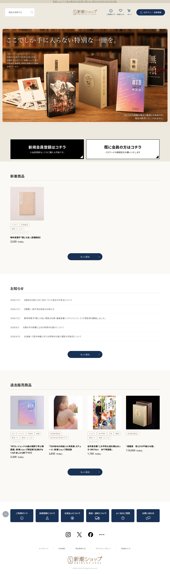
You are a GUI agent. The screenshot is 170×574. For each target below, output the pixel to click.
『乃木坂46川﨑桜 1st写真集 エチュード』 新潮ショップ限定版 (65, 448)
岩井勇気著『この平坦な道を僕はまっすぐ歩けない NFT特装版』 (103, 448)
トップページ (44, 548)
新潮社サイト (126, 548)
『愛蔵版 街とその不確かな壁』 (140, 446)
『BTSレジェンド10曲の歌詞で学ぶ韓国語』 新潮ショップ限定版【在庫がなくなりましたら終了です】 (27, 449)
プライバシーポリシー (103, 548)
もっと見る (85, 256)
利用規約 (61, 548)
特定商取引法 (80, 548)
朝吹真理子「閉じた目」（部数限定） (25, 237)
